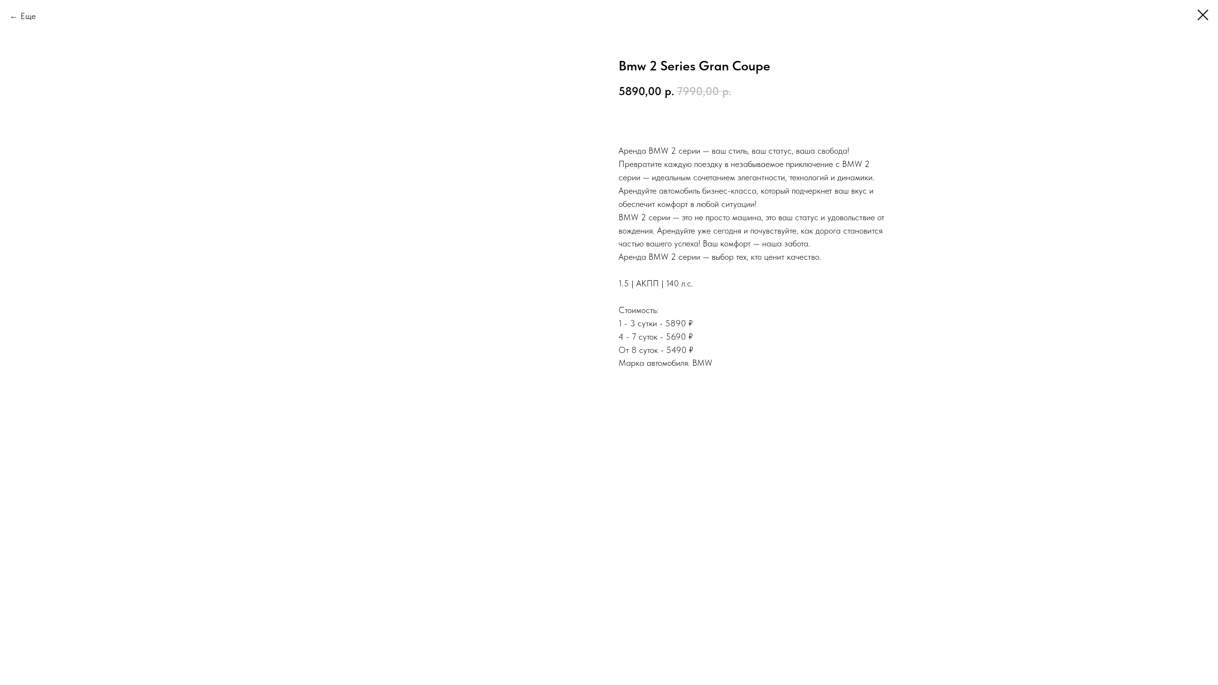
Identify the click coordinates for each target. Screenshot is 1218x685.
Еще (28, 16)
